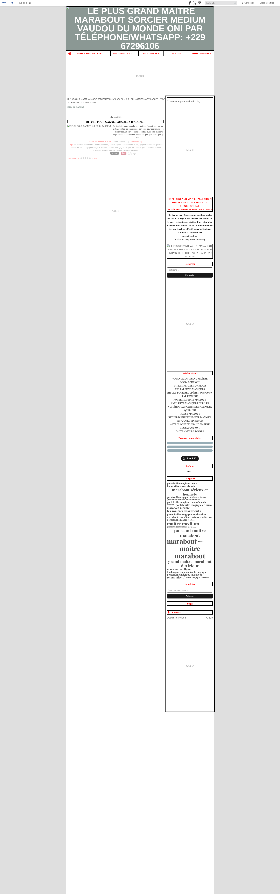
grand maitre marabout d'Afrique (189, 563)
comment (205, 577)
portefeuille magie (177, 519)
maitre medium (183, 523)
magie (200, 541)
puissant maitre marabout (190, 533)
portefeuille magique (177, 497)
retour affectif (175, 577)
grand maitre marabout (177, 527)
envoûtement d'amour (198, 497)
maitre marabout (189, 552)
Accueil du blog (189, 236)
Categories (75, 102)
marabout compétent (178, 517)
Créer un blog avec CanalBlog (190, 239)
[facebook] (190, 3)
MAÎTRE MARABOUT (201, 53)
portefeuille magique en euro (194, 504)
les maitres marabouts (181, 486)
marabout (182, 541)
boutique (191, 520)
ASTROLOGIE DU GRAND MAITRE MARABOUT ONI (190, 425)
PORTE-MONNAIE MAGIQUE (190, 399)
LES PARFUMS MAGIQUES (190, 389)
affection (170, 505)
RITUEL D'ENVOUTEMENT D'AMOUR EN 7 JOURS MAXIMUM (189, 418)
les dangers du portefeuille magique (186, 572)
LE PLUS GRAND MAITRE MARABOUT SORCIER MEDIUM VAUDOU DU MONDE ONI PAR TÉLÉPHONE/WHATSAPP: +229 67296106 (119, 99)
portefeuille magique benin (182, 483)
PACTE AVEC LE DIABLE (190, 431)
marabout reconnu (178, 507)
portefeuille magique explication (186, 514)
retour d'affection (202, 517)
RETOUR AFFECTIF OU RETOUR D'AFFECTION (92, 53)
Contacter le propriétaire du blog (183, 101)
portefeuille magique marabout (184, 574)
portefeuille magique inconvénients (186, 502)
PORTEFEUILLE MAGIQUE (124, 53)
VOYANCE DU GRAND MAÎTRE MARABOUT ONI (190, 380)
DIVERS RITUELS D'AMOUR (190, 385)
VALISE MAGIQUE (151, 53)
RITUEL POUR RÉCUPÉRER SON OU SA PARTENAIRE (189, 394)
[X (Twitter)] (194, 3)
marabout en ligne (178, 569)
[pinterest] (199, 3)
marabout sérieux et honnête (190, 492)
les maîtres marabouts (184, 511)
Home (70, 52)
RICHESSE (176, 53)
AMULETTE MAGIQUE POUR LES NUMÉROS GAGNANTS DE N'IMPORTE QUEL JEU (190, 406)
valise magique (193, 577)
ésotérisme (192, 527)
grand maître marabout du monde (183, 499)
